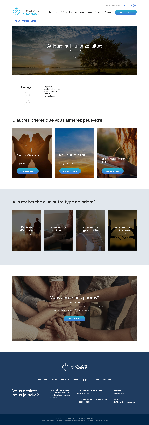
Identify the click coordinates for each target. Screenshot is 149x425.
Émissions (53, 12)
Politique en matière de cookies (98, 421)
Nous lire (73, 12)
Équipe (89, 12)
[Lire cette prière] (32, 153)
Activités (99, 12)
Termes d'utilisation (47, 421)
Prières (64, 12)
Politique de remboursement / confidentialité (71, 421)
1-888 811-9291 (83, 402)
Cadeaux (109, 12)
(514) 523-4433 (83, 393)
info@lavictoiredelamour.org (124, 402)
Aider (82, 12)
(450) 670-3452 (119, 393)
